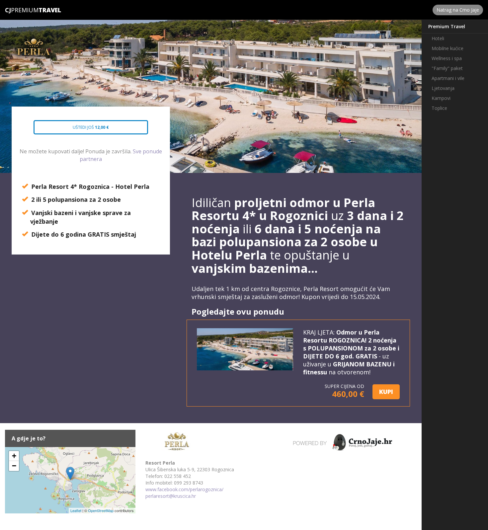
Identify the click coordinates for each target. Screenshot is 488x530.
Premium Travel (446, 26)
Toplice (439, 108)
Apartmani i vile (448, 78)
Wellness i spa (447, 58)
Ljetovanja (443, 88)
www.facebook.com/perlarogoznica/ (184, 489)
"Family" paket (447, 68)
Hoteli (438, 38)
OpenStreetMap (101, 510)
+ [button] (14, 456)
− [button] (14, 466)
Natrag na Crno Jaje (458, 10)
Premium (22, 10)
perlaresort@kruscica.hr (170, 496)
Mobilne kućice (447, 48)
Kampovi (441, 98)
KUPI (386, 392)
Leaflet (75, 510)
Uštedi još (84, 129)
